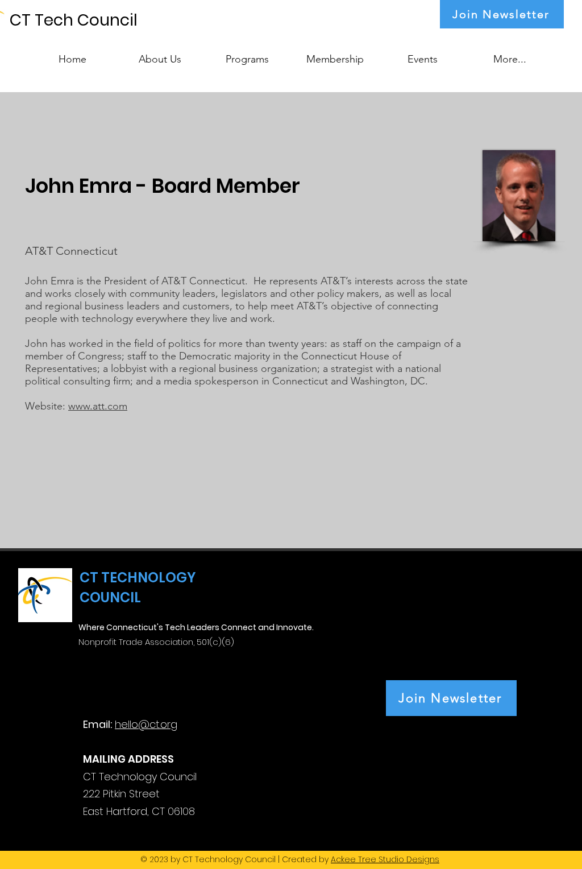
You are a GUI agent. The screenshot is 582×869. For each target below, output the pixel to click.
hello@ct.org (146, 724)
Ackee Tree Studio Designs (385, 859)
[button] (247, 54)
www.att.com (97, 406)
